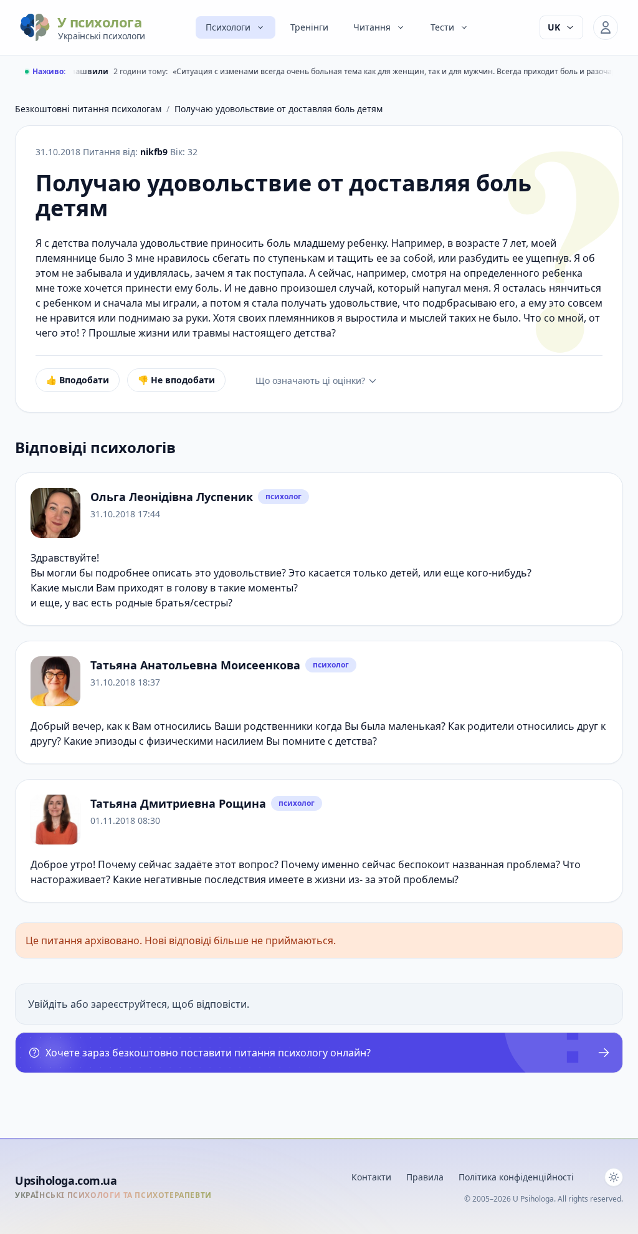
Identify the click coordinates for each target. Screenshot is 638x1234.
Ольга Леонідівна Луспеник (171, 496)
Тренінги (309, 27)
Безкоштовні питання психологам (88, 109)
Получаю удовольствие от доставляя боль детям (278, 109)
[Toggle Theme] (613, 1177)
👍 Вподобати (77, 380)
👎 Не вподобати (176, 380)
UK (554, 27)
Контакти (371, 1177)
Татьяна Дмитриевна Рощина (178, 803)
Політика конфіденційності (516, 1177)
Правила (425, 1177)
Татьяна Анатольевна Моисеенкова (195, 665)
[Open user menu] (605, 27)
